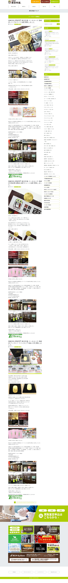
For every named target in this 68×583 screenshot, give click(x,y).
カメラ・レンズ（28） (48, 100)
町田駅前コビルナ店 (47, 198)
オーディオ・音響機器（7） (49, 94)
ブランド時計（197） (48, 124)
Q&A (54, 6)
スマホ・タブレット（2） (48, 107)
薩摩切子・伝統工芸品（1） (49, 158)
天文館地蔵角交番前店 (47, 83)
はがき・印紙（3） (47, 111)
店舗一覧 (44, 6)
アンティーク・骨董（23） (49, 89)
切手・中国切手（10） (48, 133)
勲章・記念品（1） (47, 135)
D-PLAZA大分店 (47, 202)
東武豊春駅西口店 (47, 185)
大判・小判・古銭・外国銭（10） (50, 145)
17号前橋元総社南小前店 (48, 178)
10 (33, 502)
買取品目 (34, 6)
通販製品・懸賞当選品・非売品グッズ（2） (51, 165)
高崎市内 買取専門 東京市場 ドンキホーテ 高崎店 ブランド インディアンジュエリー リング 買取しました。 (52, 59)
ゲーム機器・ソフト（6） (48, 102)
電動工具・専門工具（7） (48, 171)
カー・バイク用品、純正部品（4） (50, 98)
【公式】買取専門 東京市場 (14, 2)
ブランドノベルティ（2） (48, 120)
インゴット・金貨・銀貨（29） (49, 92)
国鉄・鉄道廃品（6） (48, 143)
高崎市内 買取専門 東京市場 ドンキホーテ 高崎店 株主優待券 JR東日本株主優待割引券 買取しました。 (52, 42)
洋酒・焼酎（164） (47, 152)
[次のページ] (35, 502)
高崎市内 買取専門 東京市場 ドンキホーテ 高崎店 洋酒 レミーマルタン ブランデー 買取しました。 (52, 34)
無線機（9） (46, 154)
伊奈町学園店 (46, 207)
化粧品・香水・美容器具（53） (49, 137)
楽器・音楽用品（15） (48, 150)
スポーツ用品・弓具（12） (48, 105)
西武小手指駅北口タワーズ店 (49, 196)
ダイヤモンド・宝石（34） (49, 109)
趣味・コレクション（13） (48, 163)
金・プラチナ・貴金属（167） (49, 167)
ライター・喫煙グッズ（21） (49, 128)
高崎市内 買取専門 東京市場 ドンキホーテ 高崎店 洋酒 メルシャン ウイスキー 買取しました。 (52, 51)
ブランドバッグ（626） (48, 122)
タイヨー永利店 (46, 187)
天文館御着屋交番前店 (47, 81)
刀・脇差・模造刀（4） (48, 131)
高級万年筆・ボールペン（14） (49, 173)
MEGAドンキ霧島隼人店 (48, 85)
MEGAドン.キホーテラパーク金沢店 (50, 189)
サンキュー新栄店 (47, 180)
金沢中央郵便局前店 (47, 209)
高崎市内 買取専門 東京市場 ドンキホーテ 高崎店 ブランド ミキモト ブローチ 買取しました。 (52, 67)
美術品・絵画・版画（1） (48, 156)
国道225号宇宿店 (47, 200)
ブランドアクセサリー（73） (49, 115)
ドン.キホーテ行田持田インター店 (49, 176)
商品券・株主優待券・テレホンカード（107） (50, 140)
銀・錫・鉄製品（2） (48, 169)
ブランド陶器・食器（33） (49, 126)
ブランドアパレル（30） (48, 118)
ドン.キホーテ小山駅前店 (48, 193)
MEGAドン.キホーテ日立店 (48, 191)
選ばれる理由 (13, 6)
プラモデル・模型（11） (48, 113)
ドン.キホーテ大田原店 (48, 182)
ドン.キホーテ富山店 (47, 204)
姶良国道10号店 (46, 79)
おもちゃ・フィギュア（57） (49, 96)
